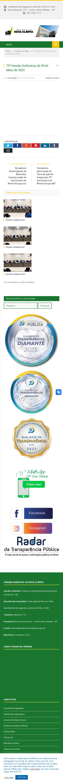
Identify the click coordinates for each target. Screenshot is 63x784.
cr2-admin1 (12, 78)
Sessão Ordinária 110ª (15, 274)
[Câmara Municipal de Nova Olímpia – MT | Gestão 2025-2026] (31, 30)
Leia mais (34, 769)
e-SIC (27, 635)
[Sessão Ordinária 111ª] (18, 235)
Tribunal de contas (12, 749)
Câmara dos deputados (14, 714)
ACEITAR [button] (21, 777)
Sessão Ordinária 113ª (15, 220)
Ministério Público (11, 743)
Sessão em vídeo (52, 78)
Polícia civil (8, 737)
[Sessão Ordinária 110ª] (18, 262)
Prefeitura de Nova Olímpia (16, 725)
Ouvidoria (19, 635)
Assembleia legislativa (13, 708)
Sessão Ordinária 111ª (15, 247)
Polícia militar (9, 731)
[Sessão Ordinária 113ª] (18, 208)
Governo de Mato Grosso (15, 720)
